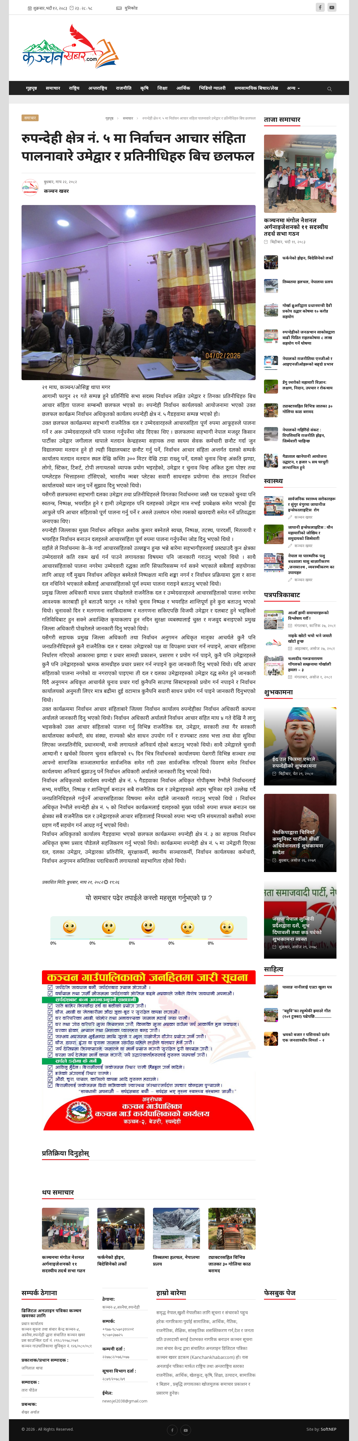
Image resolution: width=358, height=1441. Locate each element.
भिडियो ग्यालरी (212, 88)
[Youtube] (332, 7)
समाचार (53, 88)
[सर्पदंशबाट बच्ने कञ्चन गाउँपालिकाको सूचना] (149, 1050)
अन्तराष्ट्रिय (97, 88)
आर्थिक (183, 88)
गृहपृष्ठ (31, 88)
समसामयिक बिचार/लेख (256, 88)
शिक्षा (162, 88)
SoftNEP (328, 1429)
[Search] (329, 88)
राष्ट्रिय (74, 88)
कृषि (144, 88)
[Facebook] (320, 7)
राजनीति (123, 88)
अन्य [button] (291, 88)
